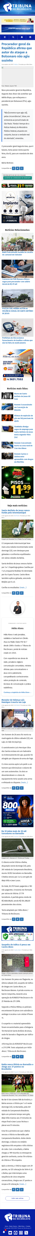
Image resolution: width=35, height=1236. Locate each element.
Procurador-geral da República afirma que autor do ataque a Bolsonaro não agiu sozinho (17, 52)
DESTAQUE (17, 705)
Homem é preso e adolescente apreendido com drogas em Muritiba (23, 458)
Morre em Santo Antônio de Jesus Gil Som (22, 396)
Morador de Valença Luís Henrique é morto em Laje (14, 701)
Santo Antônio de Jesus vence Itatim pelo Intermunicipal (16, 511)
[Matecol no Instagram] (17, 186)
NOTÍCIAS (16, 515)
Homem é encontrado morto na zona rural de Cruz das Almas (23, 445)
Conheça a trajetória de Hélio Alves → (17, 692)
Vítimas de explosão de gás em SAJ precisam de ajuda (23, 418)
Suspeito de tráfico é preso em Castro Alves (16, 945)
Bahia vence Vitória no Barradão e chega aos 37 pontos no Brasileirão (17, 1066)
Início (6, 1226)
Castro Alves (17, 950)
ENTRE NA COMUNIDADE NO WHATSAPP (18, 178)
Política (16, 64)
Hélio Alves (21, 1226)
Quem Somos (13, 1226)
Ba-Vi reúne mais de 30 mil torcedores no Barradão (14, 832)
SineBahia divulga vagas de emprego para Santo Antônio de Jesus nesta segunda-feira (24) (23, 432)
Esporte (16, 836)
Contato (28, 1226)
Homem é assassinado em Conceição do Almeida (23, 407)
